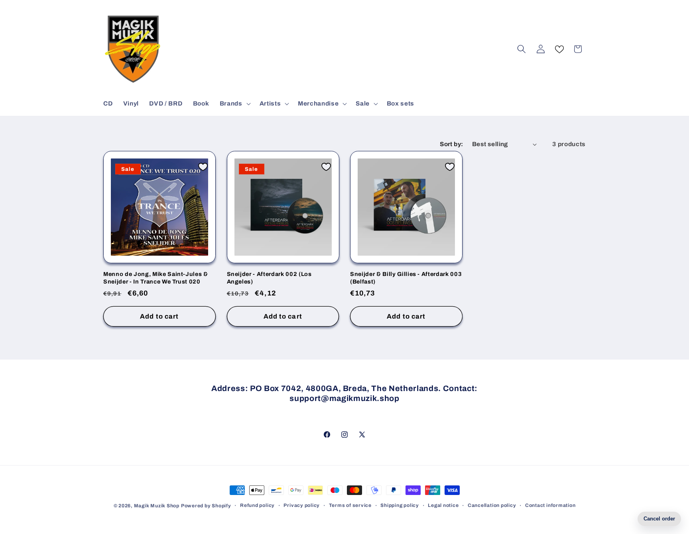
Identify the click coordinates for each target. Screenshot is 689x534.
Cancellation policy (492, 505)
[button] (234, 103)
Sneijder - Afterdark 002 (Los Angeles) (269, 278)
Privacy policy (301, 505)
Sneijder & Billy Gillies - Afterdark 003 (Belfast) (406, 278)
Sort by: (451, 144)
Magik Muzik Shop (156, 506)
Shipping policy (399, 505)
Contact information (550, 505)
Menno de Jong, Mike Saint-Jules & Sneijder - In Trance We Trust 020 (155, 278)
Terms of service (350, 505)
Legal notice (443, 505)
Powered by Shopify (206, 506)
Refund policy (257, 505)
